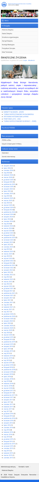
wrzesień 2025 (8, 187)
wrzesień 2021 (8, 295)
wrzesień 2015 (8, 446)
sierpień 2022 (8, 270)
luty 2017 (7, 411)
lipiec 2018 (7, 377)
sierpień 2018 (8, 374)
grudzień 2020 (8, 314)
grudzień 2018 (8, 365)
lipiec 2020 (7, 323)
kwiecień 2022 (8, 279)
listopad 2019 (8, 339)
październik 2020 (9, 316)
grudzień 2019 (8, 337)
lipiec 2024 (7, 219)
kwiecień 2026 (8, 175)
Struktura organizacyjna (10, 37)
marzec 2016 (8, 434)
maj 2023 (7, 249)
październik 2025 (9, 184)
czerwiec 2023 (8, 247)
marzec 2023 (8, 254)
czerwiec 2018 (8, 379)
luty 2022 (7, 284)
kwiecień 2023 (8, 251)
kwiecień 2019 (8, 356)
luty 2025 (7, 203)
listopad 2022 (8, 263)
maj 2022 (7, 277)
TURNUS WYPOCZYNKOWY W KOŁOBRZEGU (19, 114)
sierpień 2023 (8, 242)
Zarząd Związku (7, 41)
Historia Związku (7, 30)
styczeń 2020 (8, 335)
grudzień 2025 (8, 180)
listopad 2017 (8, 393)
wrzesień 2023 (8, 240)
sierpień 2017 (8, 400)
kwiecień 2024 (8, 226)
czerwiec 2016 (8, 428)
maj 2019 (7, 353)
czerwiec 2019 (8, 351)
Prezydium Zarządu (8, 48)
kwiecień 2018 (8, 384)
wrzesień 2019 (8, 344)
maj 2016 (7, 430)
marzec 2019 (8, 358)
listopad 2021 (8, 291)
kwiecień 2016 (8, 432)
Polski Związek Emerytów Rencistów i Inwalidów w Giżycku (19, 4)
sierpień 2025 (8, 189)
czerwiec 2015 (8, 448)
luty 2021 (7, 312)
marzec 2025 (8, 200)
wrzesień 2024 (8, 214)
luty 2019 (7, 360)
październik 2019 (9, 342)
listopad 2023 (8, 235)
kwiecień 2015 (8, 453)
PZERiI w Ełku (6, 140)
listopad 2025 (8, 182)
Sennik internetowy (8, 157)
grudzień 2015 (8, 439)
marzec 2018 (8, 386)
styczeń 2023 (8, 258)
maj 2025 (7, 196)
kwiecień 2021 (8, 307)
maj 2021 (7, 305)
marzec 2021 (8, 309)
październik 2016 (9, 418)
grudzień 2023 (8, 233)
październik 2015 (9, 444)
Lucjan (25, 60)
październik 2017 (9, 395)
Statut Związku (7, 33)
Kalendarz (5, 153)
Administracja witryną (8, 467)
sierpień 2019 (8, 346)
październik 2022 (9, 265)
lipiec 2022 (7, 272)
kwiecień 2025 (8, 198)
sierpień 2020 (8, 321)
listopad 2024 (8, 210)
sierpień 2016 (8, 423)
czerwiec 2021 (8, 302)
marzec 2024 (8, 228)
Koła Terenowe (7, 52)
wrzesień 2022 (8, 268)
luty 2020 (7, 333)
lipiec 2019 (7, 349)
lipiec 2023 (7, 244)
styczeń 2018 (8, 388)
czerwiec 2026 (8, 170)
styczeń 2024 (8, 231)
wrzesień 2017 (8, 397)
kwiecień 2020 (8, 328)
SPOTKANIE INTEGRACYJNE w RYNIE (16, 117)
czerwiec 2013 (8, 458)
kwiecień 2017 (8, 407)
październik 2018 (9, 370)
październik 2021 (9, 293)
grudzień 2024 (8, 207)
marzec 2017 (8, 409)
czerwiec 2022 (8, 275)
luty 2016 (7, 437)
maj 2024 (7, 224)
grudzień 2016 (8, 414)
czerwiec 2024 (8, 221)
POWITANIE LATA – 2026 (12, 119)
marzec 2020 (8, 330)
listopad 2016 (8, 416)
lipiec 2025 (7, 191)
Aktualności (31, 60)
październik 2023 (9, 238)
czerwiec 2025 (8, 194)
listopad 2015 (8, 441)
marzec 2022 (8, 282)
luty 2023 (7, 256)
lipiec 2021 (7, 300)
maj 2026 (7, 173)
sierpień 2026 (8, 166)
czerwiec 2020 (8, 326)
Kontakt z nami (24, 467)
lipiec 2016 (7, 425)
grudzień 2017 (8, 390)
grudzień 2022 (8, 261)
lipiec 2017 (7, 402)
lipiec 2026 (7, 168)
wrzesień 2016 (8, 421)
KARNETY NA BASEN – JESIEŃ (14, 112)
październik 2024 (9, 212)
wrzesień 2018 (8, 372)
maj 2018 (7, 381)
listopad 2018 (8, 367)
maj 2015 (7, 451)
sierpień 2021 (8, 298)
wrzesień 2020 (8, 319)
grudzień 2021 (8, 288)
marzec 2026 (8, 177)
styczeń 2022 (8, 286)
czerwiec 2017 (8, 404)
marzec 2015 (8, 455)
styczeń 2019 (8, 363)
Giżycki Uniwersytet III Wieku (11, 144)
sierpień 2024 (8, 217)
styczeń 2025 (8, 205)
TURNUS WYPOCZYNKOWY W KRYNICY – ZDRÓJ (20, 121)
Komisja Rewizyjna (8, 45)
